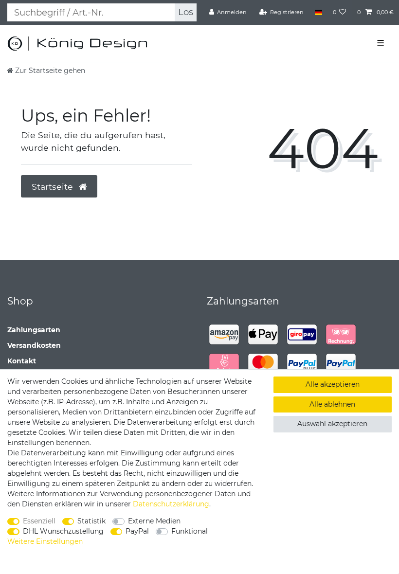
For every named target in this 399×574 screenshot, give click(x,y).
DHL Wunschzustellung (63, 531)
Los (185, 12)
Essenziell (39, 521)
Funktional (189, 531)
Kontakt (21, 361)
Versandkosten (34, 345)
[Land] (318, 12)
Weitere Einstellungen (45, 541)
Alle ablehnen (332, 404)
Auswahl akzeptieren (332, 423)
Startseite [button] (53, 186)
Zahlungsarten (33, 329)
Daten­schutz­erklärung (171, 504)
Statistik (91, 521)
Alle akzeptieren (333, 384)
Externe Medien (154, 521)
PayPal (137, 531)
